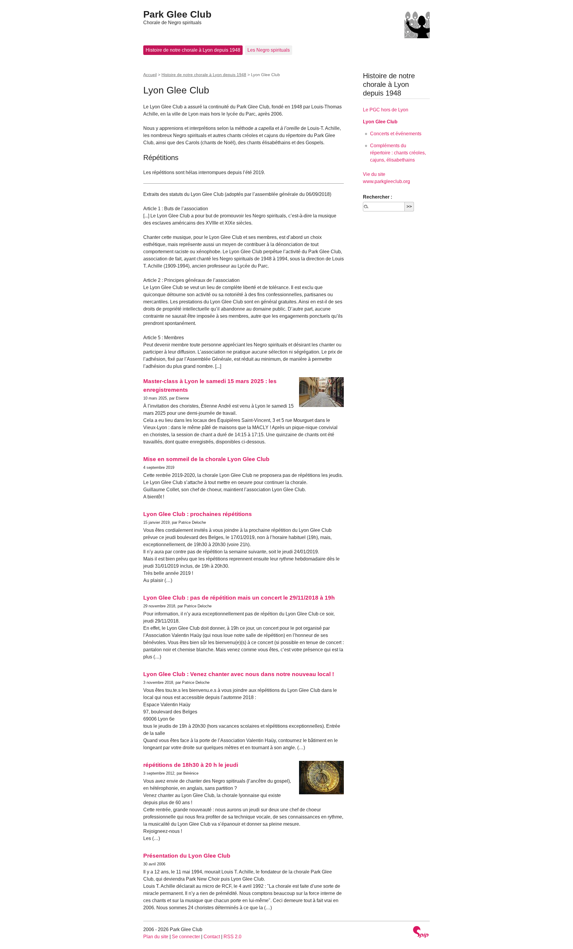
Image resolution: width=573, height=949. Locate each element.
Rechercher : (377, 196)
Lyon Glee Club (380, 121)
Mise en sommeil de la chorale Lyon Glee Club (206, 459)
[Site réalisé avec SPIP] (421, 932)
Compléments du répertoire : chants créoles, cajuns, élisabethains (398, 152)
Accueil (150, 74)
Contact (212, 936)
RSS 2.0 (232, 936)
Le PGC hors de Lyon (385, 109)
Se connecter (186, 936)
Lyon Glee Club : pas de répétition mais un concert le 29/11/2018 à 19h (239, 598)
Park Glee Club (177, 14)
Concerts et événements (395, 133)
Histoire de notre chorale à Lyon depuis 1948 (193, 50)
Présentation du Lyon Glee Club (186, 856)
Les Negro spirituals (268, 50)
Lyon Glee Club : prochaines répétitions (197, 514)
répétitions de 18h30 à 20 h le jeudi (190, 765)
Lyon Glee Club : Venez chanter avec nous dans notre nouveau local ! (238, 674)
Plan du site (155, 936)
